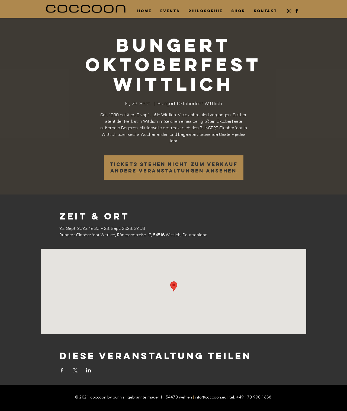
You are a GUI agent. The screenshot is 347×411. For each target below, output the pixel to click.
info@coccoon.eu (210, 398)
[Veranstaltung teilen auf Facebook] (62, 370)
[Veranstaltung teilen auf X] (75, 370)
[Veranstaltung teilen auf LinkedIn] (88, 370)
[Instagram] (289, 11)
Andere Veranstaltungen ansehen (173, 171)
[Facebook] (297, 11)
